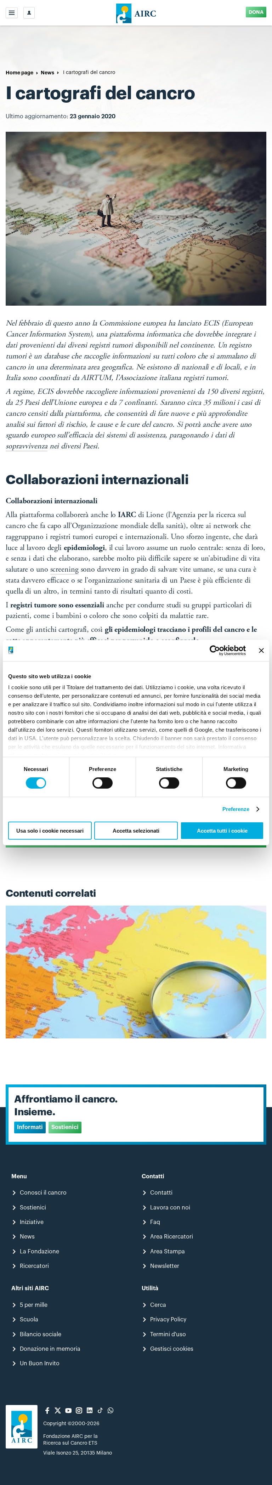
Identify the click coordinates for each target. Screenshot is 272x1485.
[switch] (102, 783)
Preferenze (236, 809)
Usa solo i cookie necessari (50, 831)
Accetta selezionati (136, 831)
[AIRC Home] (136, 12)
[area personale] (29, 12)
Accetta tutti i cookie (222, 831)
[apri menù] (12, 12)
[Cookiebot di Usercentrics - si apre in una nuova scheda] (215, 650)
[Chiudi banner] (261, 650)
